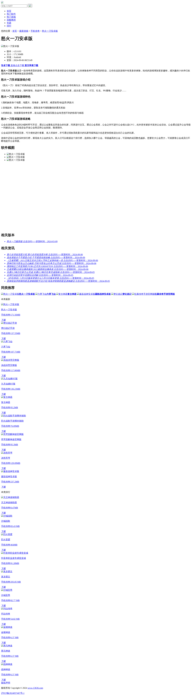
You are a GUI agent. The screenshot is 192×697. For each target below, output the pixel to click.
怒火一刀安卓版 (50, 31)
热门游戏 (11, 17)
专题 (9, 23)
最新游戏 (23, 31)
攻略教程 (11, 20)
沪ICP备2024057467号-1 (12, 693)
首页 (9, 11)
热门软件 (11, 14)
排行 (9, 26)
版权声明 (5, 683)
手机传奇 (35, 31)
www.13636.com (35, 688)
